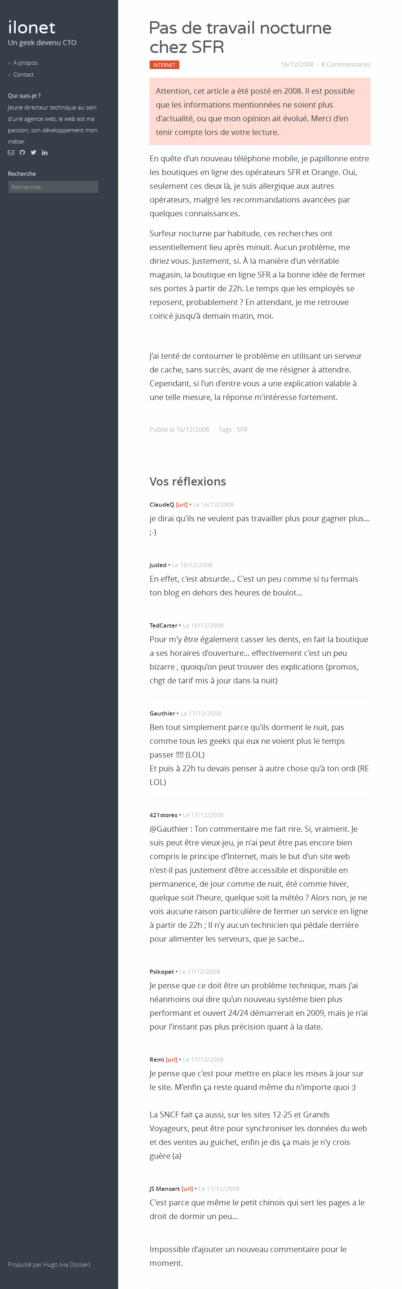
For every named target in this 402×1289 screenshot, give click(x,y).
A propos (25, 62)
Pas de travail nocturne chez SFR (240, 38)
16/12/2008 (297, 64)
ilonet (31, 28)
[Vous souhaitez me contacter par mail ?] (11, 152)
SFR (242, 429)
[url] (182, 504)
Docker (79, 1264)
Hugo (51, 1264)
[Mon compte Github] (22, 152)
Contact (23, 74)
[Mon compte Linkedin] (45, 152)
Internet (164, 65)
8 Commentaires (346, 64)
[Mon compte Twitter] (34, 152)
